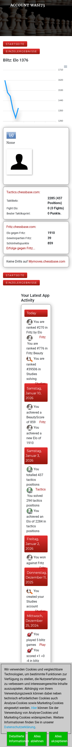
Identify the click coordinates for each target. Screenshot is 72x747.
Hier (34, 708)
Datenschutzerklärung (19, 727)
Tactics (40, 489)
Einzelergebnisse (21, 51)
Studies (40, 384)
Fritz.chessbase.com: (21, 227)
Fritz (42, 337)
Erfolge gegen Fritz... (20, 248)
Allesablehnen (37, 738)
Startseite (15, 43)
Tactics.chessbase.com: (23, 192)
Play (42, 645)
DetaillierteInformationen (17, 738)
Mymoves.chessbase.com (47, 261)
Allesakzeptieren (59, 738)
